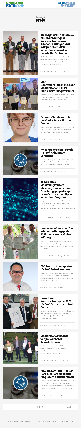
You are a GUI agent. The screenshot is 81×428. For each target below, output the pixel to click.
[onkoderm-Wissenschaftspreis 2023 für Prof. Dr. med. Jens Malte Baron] (20, 311)
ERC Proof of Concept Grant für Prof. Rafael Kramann (57, 268)
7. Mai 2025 (61, 107)
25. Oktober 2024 (63, 139)
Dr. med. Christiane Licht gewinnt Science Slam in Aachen (55, 120)
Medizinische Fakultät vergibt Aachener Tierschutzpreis (54, 339)
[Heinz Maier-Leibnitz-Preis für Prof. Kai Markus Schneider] (20, 160)
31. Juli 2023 (61, 287)
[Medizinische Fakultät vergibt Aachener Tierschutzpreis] (20, 348)
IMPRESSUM (36, 422)
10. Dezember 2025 (63, 71)
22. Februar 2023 (63, 360)
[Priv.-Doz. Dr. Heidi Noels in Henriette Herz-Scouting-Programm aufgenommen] (20, 383)
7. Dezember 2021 (63, 395)
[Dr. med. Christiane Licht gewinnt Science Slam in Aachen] (20, 127)
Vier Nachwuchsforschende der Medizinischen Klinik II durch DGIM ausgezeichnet (57, 86)
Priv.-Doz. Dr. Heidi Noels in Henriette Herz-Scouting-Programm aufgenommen (57, 374)
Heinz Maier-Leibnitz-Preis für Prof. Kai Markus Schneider (56, 152)
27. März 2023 (62, 325)
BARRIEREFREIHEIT (67, 422)
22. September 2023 (64, 256)
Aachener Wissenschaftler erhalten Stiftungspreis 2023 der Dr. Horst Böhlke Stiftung (57, 233)
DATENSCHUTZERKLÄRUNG (51, 422)
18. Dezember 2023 (63, 218)
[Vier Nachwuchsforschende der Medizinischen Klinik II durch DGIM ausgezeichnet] (20, 94)
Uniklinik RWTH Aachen (49, 71)
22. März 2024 (62, 171)
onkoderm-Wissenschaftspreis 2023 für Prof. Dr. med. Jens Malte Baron (57, 303)
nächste (70, 407)
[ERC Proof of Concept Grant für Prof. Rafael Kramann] (20, 276)
